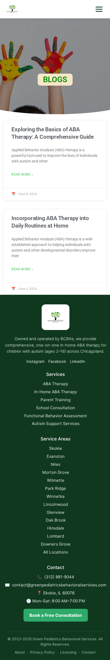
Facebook (57, 361)
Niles (55, 464)
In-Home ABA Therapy (55, 391)
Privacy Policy (42, 652)
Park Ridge (55, 488)
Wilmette (55, 480)
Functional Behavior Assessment (55, 415)
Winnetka (55, 496)
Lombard (55, 536)
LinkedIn (77, 361)
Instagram (35, 361)
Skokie (55, 448)
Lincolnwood (56, 504)
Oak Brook (56, 520)
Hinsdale (55, 528)
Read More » (22, 174)
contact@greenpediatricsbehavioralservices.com (59, 584)
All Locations (55, 552)
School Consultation (55, 407)
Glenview (55, 512)
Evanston (56, 456)
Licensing (68, 652)
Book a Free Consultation (55, 615)
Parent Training (55, 399)
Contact (89, 652)
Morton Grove (55, 472)
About (20, 652)
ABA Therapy (55, 383)
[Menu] (99, 9)
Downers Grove (55, 544)
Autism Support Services (56, 423)
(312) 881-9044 (59, 576)
